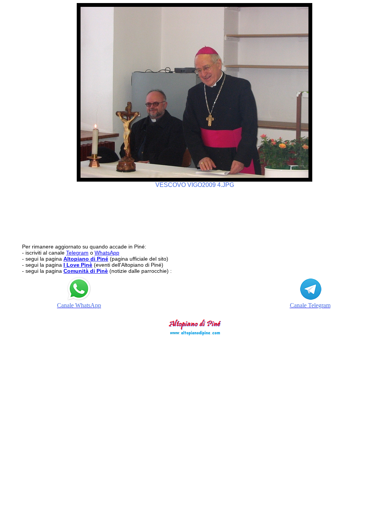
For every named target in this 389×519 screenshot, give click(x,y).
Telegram (77, 253)
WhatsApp (107, 253)
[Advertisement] (194, 212)
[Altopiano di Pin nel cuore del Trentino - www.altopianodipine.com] (194, 333)
